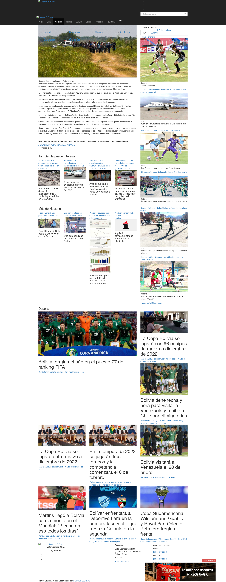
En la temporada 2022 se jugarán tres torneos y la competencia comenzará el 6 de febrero (110, 483)
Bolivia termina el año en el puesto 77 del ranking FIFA (61, 372)
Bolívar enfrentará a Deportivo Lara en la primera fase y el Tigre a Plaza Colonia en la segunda (112, 540)
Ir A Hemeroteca (164, 30)
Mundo (69, 21)
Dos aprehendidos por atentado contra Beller (73, 214)
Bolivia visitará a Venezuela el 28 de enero (158, 477)
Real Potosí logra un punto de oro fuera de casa (160, 130)
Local (49, 21)
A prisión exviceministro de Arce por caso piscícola (124, 215)
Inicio (40, 21)
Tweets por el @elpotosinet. (151, 303)
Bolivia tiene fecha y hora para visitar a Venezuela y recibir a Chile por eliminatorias (161, 422)
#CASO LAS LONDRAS (65, 145)
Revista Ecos (112, 21)
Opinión (99, 21)
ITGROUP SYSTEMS (81, 580)
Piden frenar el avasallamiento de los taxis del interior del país (74, 163)
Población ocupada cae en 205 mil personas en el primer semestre (100, 215)
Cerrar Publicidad (209, 560)
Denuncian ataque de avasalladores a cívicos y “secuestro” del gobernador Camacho (125, 164)
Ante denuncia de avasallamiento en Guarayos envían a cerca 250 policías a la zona (99, 164)
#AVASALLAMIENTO (46, 145)
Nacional (58, 21)
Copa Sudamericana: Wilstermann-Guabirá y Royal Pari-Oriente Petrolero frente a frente (163, 540)
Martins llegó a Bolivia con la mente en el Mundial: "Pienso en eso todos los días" (59, 537)
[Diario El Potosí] (87, 1)
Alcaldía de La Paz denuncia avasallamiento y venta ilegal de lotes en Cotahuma (48, 164)
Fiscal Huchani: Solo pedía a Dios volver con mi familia (48, 215)
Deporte (89, 21)
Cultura (79, 21)
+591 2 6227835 (122, 561)
